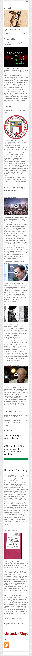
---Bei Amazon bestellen (10, 530)
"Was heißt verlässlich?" (11, 197)
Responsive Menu (27, 2)
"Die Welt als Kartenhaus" (12, 365)
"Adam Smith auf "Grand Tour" (13, 304)
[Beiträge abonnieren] (6, 643)
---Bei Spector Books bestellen (12, 618)
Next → (25, 33)
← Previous (7, 33)
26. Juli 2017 (18, 30)
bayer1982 (9, 30)
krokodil (7, 8)
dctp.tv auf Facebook (13, 623)
